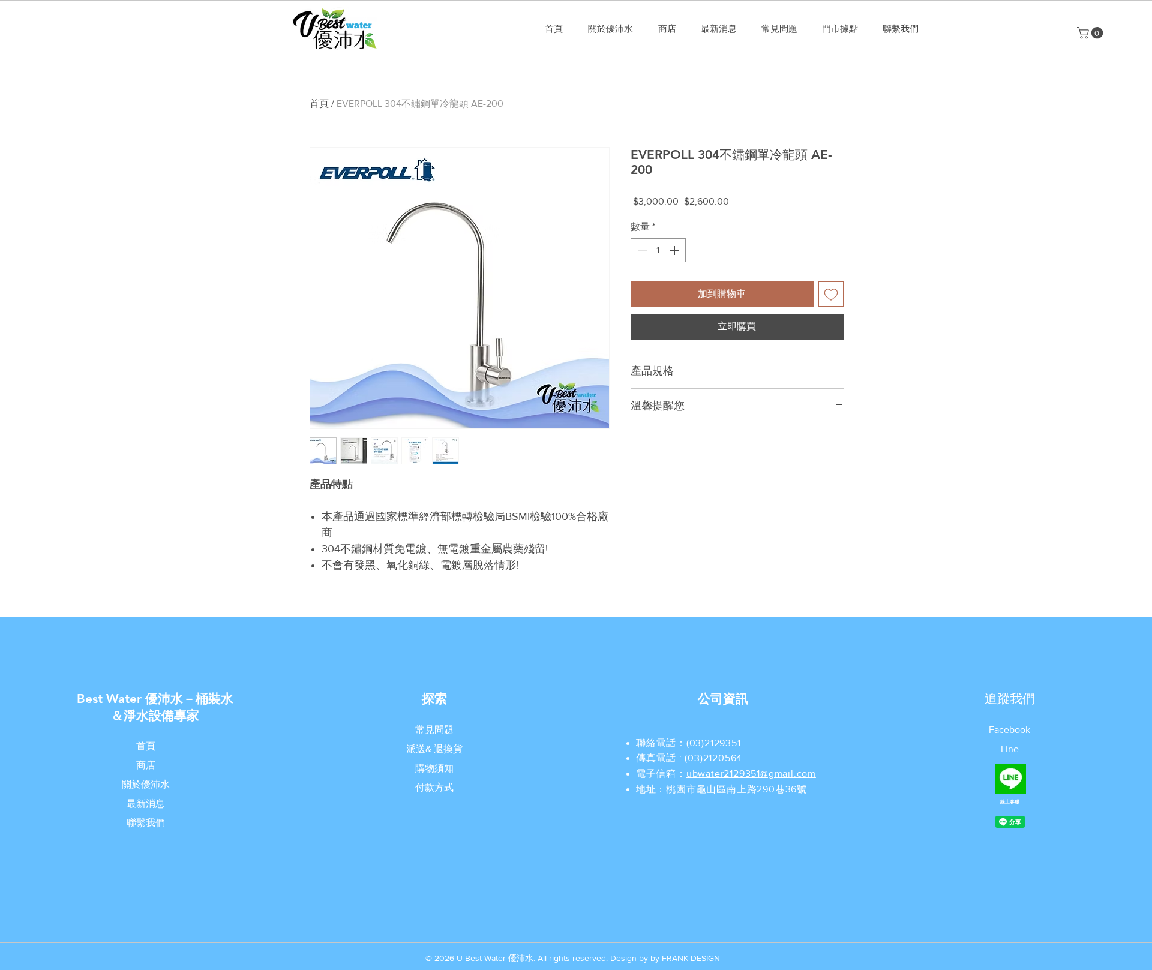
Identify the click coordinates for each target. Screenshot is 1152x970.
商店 (145, 765)
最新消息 (146, 803)
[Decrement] (640, 250)
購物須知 (434, 768)
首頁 (319, 103)
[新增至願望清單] (831, 294)
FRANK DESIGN (691, 958)
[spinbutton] (658, 250)
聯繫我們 (146, 823)
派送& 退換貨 (434, 749)
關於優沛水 (146, 784)
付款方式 (434, 787)
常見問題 (434, 730)
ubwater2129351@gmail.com (751, 773)
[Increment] (675, 250)
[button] (1091, 33)
